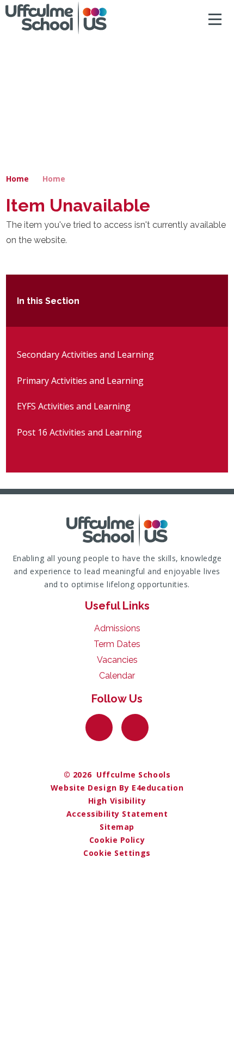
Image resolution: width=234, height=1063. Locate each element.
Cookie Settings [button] (116, 853)
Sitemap (117, 827)
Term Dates (117, 644)
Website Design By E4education (117, 787)
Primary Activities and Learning (80, 381)
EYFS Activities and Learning (74, 406)
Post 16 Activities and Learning (79, 432)
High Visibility (117, 800)
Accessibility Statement (117, 814)
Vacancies (117, 660)
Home (17, 178)
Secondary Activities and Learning (85, 354)
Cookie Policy (117, 840)
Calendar (117, 675)
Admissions (117, 628)
